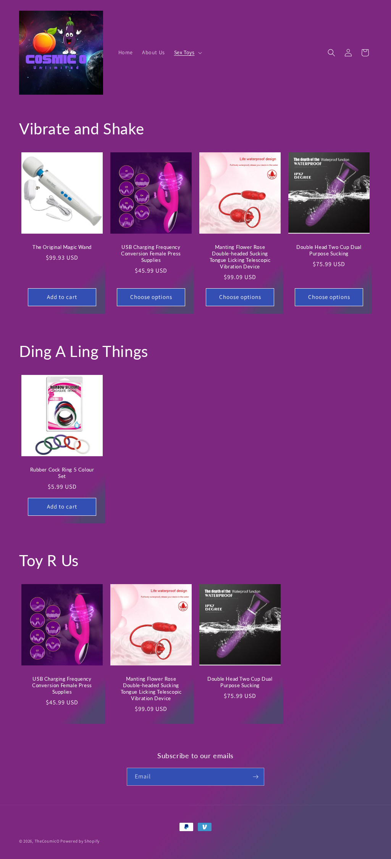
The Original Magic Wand (62, 247)
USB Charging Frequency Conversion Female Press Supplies (151, 253)
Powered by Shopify (80, 841)
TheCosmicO (47, 841)
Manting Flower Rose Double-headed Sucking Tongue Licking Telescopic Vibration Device (240, 257)
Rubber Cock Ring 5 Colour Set (62, 473)
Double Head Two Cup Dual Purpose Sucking (328, 250)
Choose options (151, 296)
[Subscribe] (255, 777)
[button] (187, 52)
